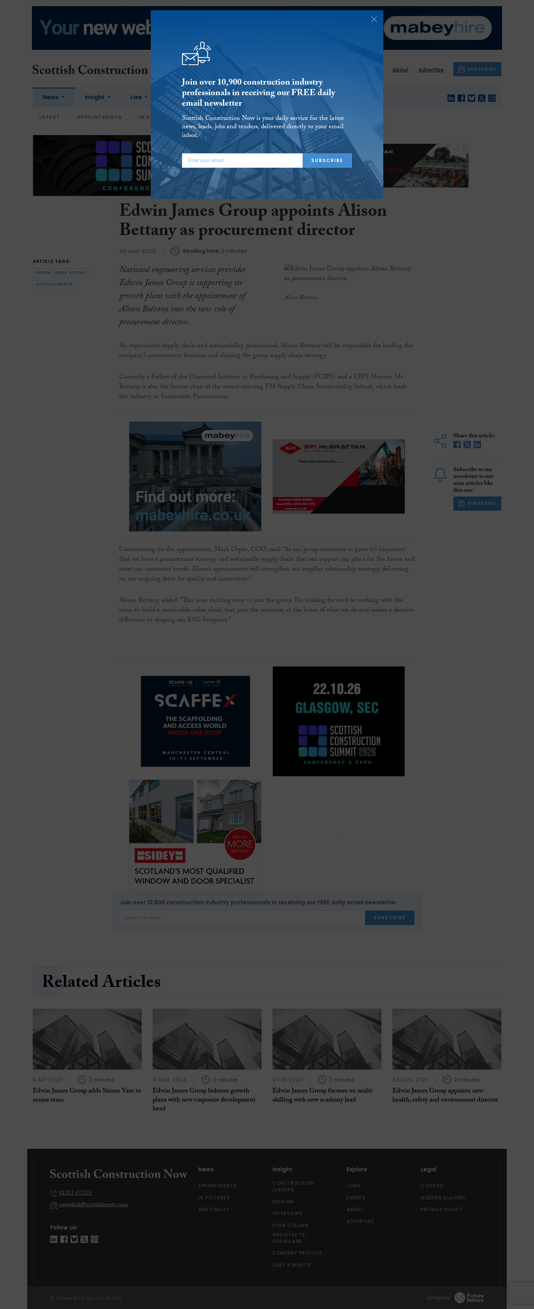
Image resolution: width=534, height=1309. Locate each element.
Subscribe (327, 160)
